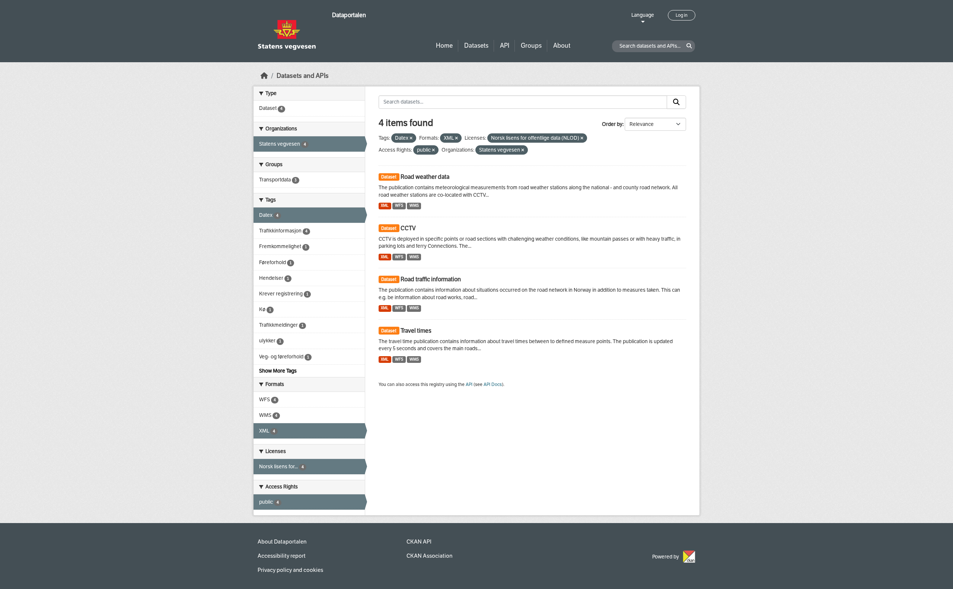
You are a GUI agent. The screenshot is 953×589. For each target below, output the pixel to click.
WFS (399, 205)
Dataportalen (349, 15)
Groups (531, 46)
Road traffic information (431, 279)
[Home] (264, 76)
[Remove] (410, 138)
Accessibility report (282, 555)
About (561, 46)
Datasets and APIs (303, 76)
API (504, 46)
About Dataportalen (282, 541)
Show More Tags (278, 371)
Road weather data (425, 176)
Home (444, 46)
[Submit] (676, 102)
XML (385, 205)
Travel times (416, 330)
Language (642, 15)
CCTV (408, 228)
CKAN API (419, 541)
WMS (414, 205)
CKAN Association (429, 555)
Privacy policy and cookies (290, 570)
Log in (682, 15)
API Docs (493, 384)
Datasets (476, 46)
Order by (612, 124)
